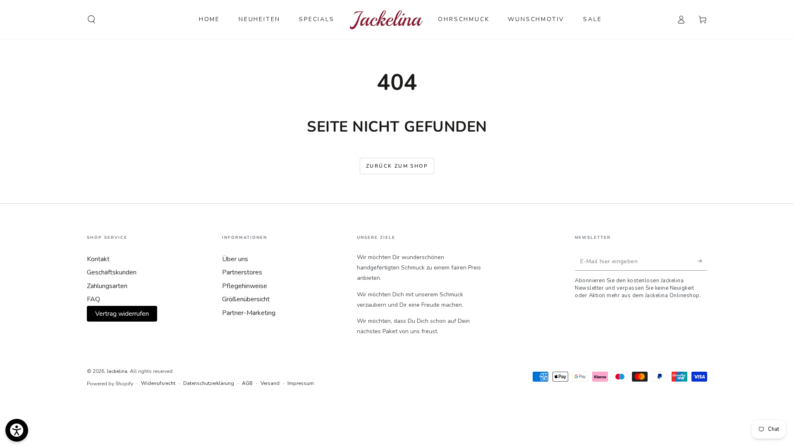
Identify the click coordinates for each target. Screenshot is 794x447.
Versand (270, 383)
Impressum (300, 383)
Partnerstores (242, 272)
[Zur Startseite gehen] (386, 19)
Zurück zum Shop (397, 166)
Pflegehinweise (244, 286)
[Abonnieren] (702, 261)
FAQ (93, 299)
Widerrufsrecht (158, 383)
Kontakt (98, 259)
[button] (91, 19)
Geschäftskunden (111, 272)
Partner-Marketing (248, 312)
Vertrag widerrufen (122, 313)
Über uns (235, 259)
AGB (247, 383)
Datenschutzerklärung (208, 383)
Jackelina (117, 371)
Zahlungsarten (107, 286)
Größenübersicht (246, 299)
